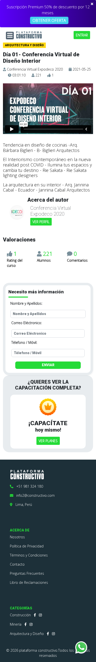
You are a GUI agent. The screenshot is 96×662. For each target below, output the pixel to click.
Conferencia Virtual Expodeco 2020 (35, 69)
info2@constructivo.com (34, 495)
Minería (15, 624)
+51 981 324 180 (28, 486)
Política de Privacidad (27, 546)
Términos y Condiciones (29, 555)
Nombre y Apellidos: (26, 303)
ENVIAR (48, 365)
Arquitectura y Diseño (27, 633)
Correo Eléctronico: (26, 322)
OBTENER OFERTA (49, 20)
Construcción (20, 615)
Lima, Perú (22, 504)
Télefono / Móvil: (24, 342)
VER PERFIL (40, 221)
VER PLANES (48, 440)
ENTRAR (82, 35)
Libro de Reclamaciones (29, 582)
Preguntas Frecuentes (27, 573)
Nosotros (17, 537)
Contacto (17, 564)
